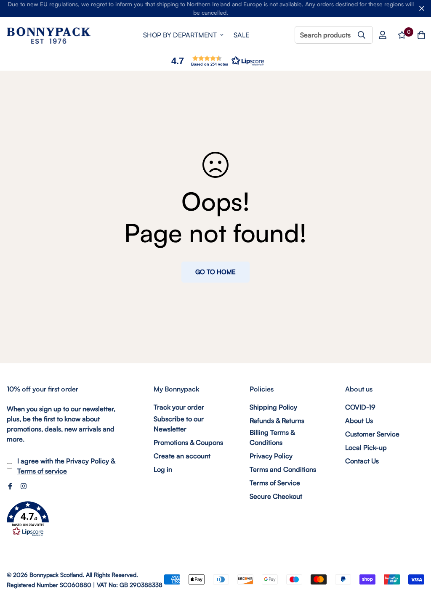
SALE (241, 35)
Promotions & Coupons (188, 442)
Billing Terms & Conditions (272, 437)
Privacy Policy (87, 461)
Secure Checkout (276, 496)
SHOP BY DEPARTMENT (180, 35)
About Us (359, 420)
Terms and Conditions (283, 469)
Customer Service (372, 434)
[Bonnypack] (49, 35)
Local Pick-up (366, 447)
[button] (215, 60)
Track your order (179, 407)
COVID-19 (360, 407)
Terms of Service (275, 483)
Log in (163, 469)
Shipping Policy (273, 407)
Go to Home (215, 272)
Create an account (182, 456)
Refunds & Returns (277, 420)
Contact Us (362, 461)
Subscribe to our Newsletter (179, 424)
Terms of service (42, 471)
